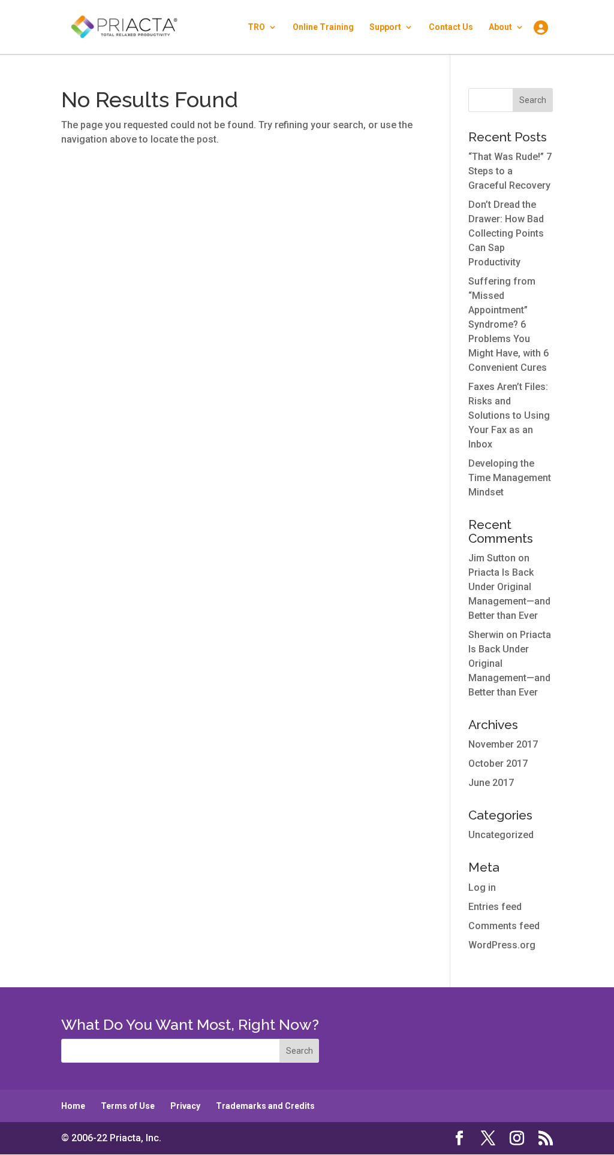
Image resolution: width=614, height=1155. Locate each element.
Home (73, 1106)
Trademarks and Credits (265, 1106)
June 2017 (491, 782)
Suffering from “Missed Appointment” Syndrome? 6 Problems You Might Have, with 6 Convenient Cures (508, 324)
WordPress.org (501, 945)
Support (385, 27)
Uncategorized (501, 834)
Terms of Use (128, 1106)
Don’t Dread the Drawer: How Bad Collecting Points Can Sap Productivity (506, 233)
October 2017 (498, 763)
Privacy (185, 1106)
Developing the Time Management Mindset (509, 478)
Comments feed (504, 926)
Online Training (323, 27)
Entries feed (495, 906)
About (500, 27)
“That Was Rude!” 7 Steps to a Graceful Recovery (510, 171)
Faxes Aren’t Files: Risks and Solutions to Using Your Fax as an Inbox (509, 415)
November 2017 (503, 744)
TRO (256, 27)
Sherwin (486, 634)
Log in (482, 887)
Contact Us (451, 27)
